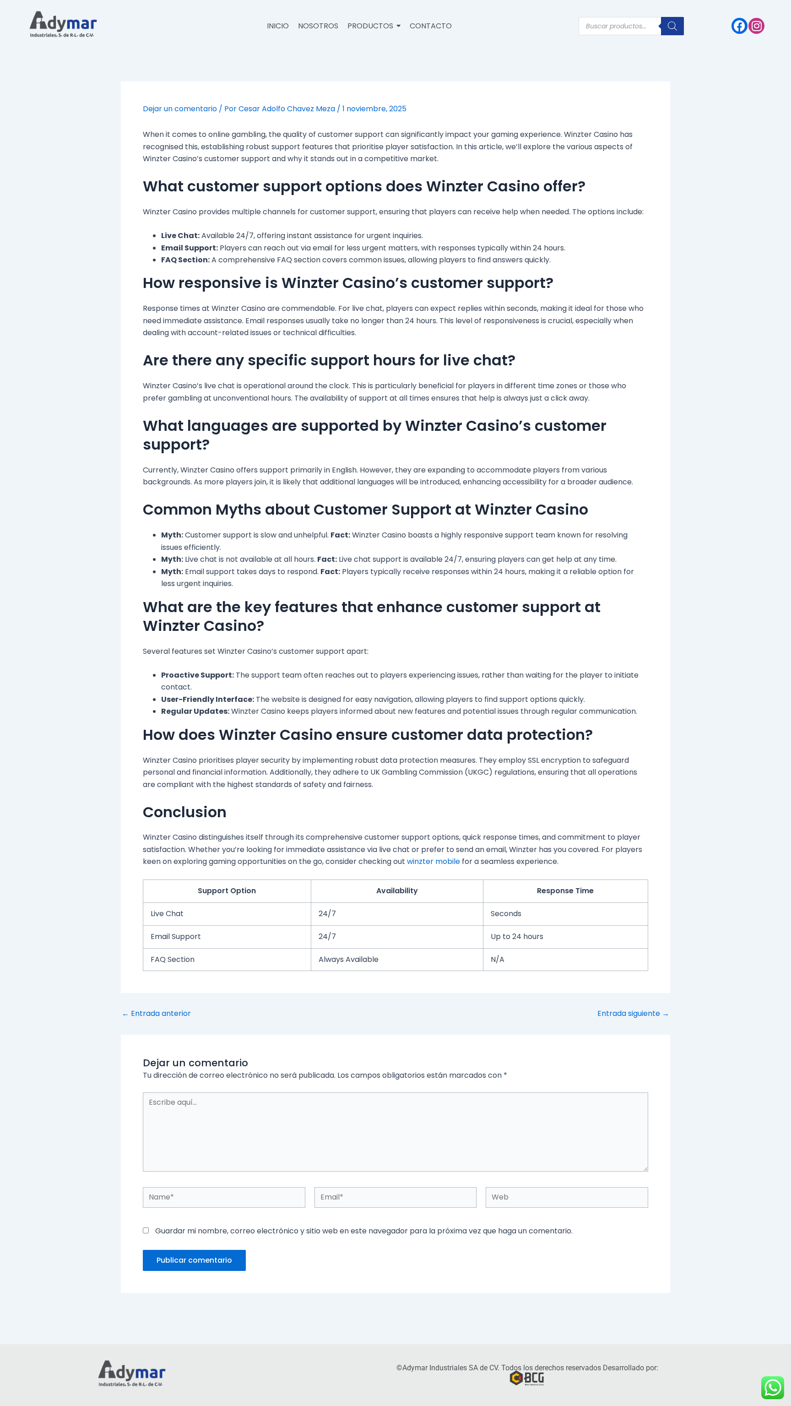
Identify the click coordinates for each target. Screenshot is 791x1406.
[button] (374, 26)
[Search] (672, 26)
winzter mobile (433, 861)
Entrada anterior (156, 1013)
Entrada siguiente (633, 1013)
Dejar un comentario (180, 108)
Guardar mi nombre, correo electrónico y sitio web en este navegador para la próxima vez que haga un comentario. (364, 1231)
